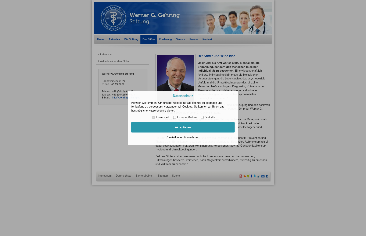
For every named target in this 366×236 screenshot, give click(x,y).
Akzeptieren (183, 127)
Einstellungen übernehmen (183, 137)
